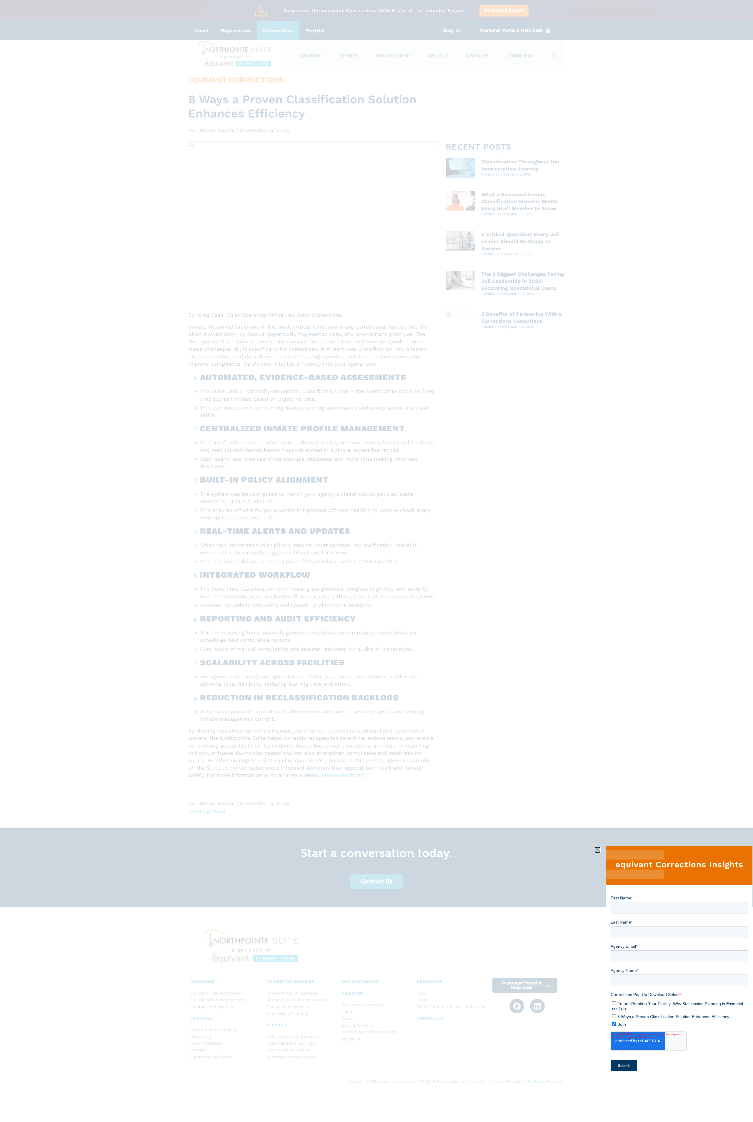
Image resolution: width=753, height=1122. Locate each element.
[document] (376, 561)
